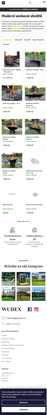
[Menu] (3, 3)
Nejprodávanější (38, 40)
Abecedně (6, 44)
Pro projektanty (7, 358)
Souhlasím (23, 409)
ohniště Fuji (16, 28)
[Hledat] (30, 3)
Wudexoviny (5, 352)
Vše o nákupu (6, 361)
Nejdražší (27, 40)
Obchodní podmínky (8, 348)
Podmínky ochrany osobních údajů (13, 345)
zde (14, 397)
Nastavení (23, 402)
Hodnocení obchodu (8, 339)
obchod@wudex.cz (8, 373)
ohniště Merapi (17, 26)
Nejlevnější (18, 40)
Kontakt (4, 335)
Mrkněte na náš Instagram (23, 266)
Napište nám (6, 342)
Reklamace (5, 355)
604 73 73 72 (6, 376)
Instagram (5, 381)
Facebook (5, 378)
